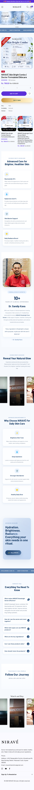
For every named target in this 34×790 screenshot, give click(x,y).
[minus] (3, 87)
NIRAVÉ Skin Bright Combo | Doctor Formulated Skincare (14, 75)
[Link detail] (2, 769)
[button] (4, 80)
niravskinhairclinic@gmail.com (12, 765)
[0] (31, 7)
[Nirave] (17, 6)
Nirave (10, 111)
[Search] (28, 7)
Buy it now (17, 100)
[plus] (30, 87)
